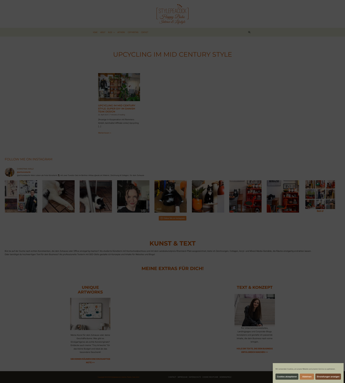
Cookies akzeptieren (287, 376)
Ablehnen (307, 376)
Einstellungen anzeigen (328, 376)
